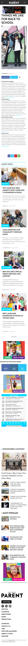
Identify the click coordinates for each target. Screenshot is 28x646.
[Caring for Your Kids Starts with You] (5, 498)
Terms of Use (4, 641)
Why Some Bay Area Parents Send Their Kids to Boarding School (13, 190)
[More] (19, 77)
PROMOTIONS (6, 619)
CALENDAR (5, 612)
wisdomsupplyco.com (9, 97)
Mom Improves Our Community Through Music (12, 232)
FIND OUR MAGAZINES (9, 631)
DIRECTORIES (6, 614)
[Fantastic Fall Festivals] (5, 518)
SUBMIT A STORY (7, 634)
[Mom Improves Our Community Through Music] (14, 218)
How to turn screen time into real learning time (18, 484)
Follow (14, 364)
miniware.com (4, 131)
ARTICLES (4, 609)
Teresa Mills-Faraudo (6, 247)
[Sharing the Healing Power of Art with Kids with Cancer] (5, 547)
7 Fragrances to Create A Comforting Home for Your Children (18, 505)
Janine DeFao (5, 73)
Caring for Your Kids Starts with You (18, 497)
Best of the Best (7, 267)
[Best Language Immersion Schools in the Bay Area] (14, 302)
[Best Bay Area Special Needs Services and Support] (14, 260)
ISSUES (3, 617)
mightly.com (18, 115)
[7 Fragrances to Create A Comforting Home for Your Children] (5, 505)
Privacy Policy (10, 641)
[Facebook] (9, 155)
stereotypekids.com (5, 146)
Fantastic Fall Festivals (15, 518)
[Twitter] (12, 155)
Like (5, 364)
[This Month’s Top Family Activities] (5, 539)
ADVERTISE (5, 624)
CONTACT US (5, 626)
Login (14, 641)
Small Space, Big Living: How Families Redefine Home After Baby (13, 476)
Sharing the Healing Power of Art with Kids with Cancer (17, 548)
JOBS (3, 629)
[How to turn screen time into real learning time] (5, 484)
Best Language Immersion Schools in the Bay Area (13, 315)
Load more (13, 336)
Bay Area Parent (6, 289)
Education (5, 184)
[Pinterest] (15, 155)
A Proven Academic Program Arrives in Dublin (17, 491)
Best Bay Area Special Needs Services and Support (12, 273)
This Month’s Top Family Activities (16, 538)
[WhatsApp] (19, 155)
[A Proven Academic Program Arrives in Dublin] (5, 491)
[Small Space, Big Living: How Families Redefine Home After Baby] (14, 462)
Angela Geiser (5, 205)
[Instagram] (6, 606)
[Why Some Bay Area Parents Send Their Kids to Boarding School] (14, 176)
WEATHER (4, 636)
